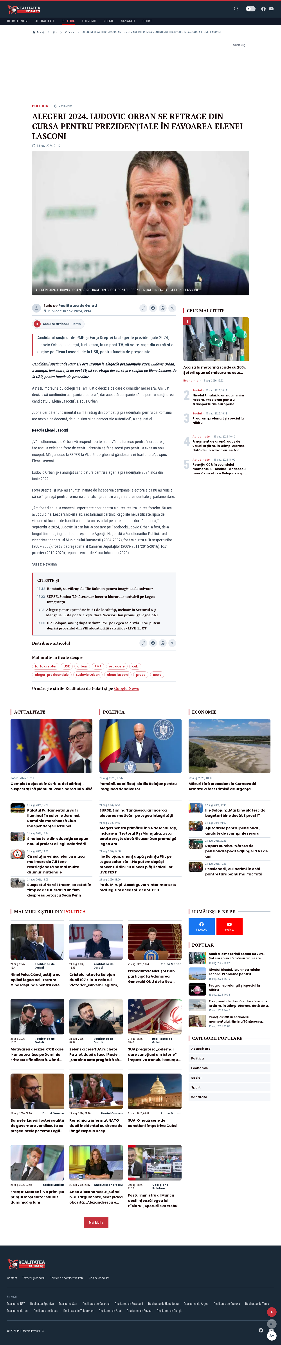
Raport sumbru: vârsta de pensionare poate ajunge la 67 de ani (236, 851)
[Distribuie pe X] (172, 308)
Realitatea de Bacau (46, 1310)
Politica (69, 32)
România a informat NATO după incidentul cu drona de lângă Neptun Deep (95, 1125)
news (157, 674)
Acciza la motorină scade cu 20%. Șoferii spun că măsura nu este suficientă (214, 372)
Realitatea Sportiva (42, 1303)
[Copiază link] (143, 308)
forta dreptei (45, 666)
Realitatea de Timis (257, 1303)
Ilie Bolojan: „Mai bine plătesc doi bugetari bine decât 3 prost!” (236, 813)
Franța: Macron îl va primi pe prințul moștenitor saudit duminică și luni (37, 1197)
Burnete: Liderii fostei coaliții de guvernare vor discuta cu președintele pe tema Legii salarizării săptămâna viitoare (37, 1131)
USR (67, 666)
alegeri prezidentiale (52, 674)
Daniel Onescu (53, 1113)
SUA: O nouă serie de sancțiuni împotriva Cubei (152, 1123)
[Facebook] (263, 8)
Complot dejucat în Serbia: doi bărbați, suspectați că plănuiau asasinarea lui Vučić (51, 786)
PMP (98, 666)
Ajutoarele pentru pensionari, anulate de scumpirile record (233, 831)
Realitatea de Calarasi (96, 1303)
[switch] (251, 8)
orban (82, 666)
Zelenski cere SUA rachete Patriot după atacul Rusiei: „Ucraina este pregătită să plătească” (94, 1057)
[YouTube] (271, 8)
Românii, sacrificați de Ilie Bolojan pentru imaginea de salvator (100, 588)
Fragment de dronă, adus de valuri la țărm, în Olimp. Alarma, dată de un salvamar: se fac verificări (219, 448)
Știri (54, 32)
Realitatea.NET (16, 1303)
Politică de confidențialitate (67, 1278)
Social (197, 390)
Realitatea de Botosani (129, 1303)
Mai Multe (96, 1222)
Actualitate (201, 436)
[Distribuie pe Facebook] (153, 308)
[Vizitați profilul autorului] (36, 308)
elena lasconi (118, 674)
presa (141, 674)
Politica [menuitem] (68, 21)
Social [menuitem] (108, 21)
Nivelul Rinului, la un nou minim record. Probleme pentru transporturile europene (218, 399)
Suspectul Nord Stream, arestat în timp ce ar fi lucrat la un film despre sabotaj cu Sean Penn (59, 890)
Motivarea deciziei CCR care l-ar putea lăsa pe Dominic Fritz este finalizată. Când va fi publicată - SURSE (37, 1057)
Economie (190, 380)
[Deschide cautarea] (236, 8)
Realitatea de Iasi (17, 1310)
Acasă (40, 32)
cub (135, 666)
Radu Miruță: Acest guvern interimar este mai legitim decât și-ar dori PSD (137, 887)
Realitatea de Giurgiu (169, 1310)
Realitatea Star (68, 1303)
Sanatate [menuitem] (128, 21)
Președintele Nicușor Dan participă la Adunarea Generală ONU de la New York (151, 979)
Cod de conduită (99, 1278)
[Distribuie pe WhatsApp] (163, 308)
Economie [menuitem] (89, 21)
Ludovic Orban (88, 674)
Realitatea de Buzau (139, 1310)
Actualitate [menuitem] (45, 21)
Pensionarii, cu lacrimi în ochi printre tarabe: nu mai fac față (233, 871)
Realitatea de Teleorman (78, 1310)
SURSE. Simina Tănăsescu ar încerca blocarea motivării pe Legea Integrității (101, 599)
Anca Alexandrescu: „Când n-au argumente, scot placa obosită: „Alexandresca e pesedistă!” (96, 1199)
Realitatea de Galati (77, 305)
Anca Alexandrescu (108, 1185)
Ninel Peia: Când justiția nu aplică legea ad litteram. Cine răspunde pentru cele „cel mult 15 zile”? (36, 982)
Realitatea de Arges (196, 1303)
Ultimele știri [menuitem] (17, 21)
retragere (117, 666)
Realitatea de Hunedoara (163, 1303)
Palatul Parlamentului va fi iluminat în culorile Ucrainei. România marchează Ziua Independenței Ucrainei (53, 818)
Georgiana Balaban (160, 1186)
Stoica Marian (171, 964)
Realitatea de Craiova (227, 1303)
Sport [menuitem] (147, 21)
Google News (126, 688)
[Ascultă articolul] (272, 1312)
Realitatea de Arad (110, 1310)
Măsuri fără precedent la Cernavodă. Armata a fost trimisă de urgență (223, 786)
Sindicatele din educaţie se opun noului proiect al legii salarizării (57, 841)
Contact (12, 1278)
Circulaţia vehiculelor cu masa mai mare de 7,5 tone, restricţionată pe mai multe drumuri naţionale (56, 864)
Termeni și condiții (33, 1278)
